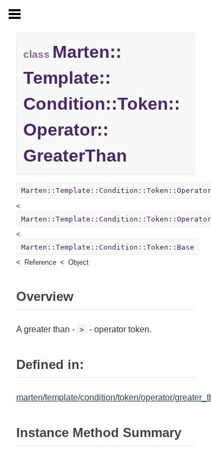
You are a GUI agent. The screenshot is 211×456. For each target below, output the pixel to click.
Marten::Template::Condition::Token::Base (107, 247)
